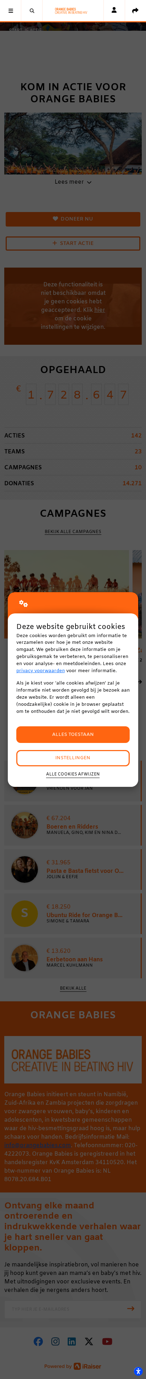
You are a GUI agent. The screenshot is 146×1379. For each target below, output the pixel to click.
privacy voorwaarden (40, 671)
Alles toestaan (73, 735)
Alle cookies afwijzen (73, 774)
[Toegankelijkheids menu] (138, 1371)
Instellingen (72, 758)
